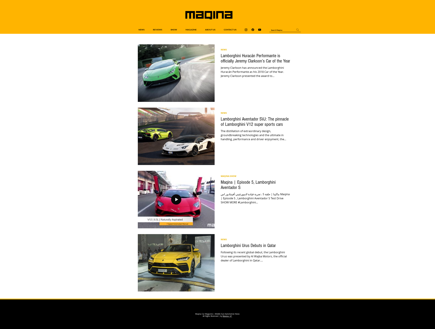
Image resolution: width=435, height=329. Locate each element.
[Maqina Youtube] (259, 29)
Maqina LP (227, 316)
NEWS (224, 49)
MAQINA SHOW (228, 176)
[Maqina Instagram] (246, 29)
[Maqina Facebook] (253, 29)
